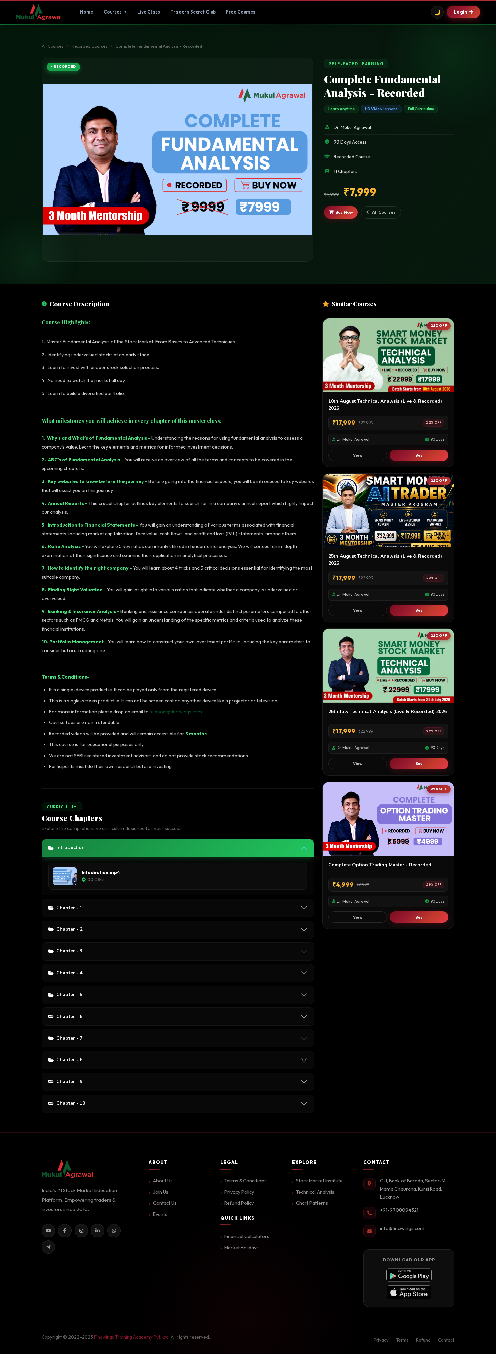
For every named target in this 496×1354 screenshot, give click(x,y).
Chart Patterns (312, 1203)
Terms (402, 1340)
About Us (163, 1181)
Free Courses (240, 12)
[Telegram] (48, 1247)
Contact (446, 1340)
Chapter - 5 (69, 994)
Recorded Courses (89, 46)
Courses (115, 12)
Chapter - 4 (69, 973)
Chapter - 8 (69, 1059)
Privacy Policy (239, 1192)
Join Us (160, 1192)
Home (86, 12)
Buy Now (344, 212)
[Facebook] (65, 1230)
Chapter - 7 (69, 1038)
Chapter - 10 (70, 1103)
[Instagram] (81, 1230)
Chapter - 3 (69, 951)
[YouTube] (48, 1230)
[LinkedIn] (97, 1230)
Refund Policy (239, 1203)
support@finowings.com (176, 712)
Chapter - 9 (69, 1081)
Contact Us (165, 1203)
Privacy (381, 1340)
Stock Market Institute (319, 1181)
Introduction (70, 847)
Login (460, 12)
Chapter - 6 (69, 1016)
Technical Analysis (315, 1192)
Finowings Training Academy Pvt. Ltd (131, 1337)
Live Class (148, 12)
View (357, 455)
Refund (423, 1340)
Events (160, 1214)
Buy (418, 455)
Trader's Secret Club (193, 12)
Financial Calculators (246, 1236)
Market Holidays (241, 1248)
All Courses (52, 46)
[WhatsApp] (114, 1230)
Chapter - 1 (69, 907)
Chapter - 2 (69, 929)
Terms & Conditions (245, 1181)
